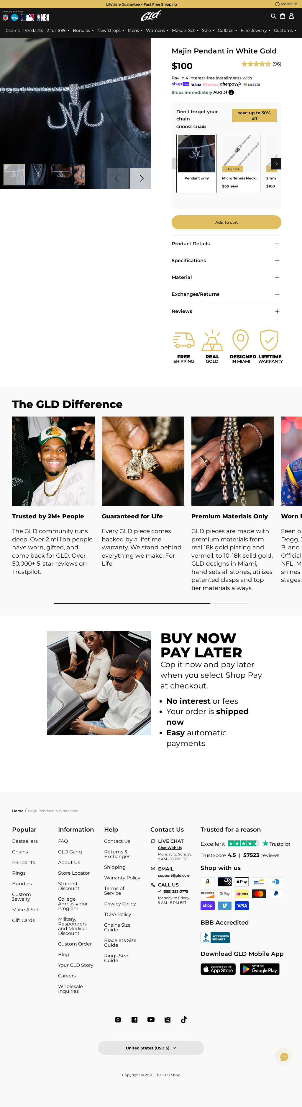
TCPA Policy (117, 914)
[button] (274, 16)
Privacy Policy (120, 904)
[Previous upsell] (176, 163)
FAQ (63, 841)
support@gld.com (174, 875)
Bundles (22, 883)
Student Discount (69, 886)
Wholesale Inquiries (70, 989)
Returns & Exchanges (117, 854)
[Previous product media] (118, 178)
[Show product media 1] (14, 174)
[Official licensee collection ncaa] (14, 17)
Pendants (23, 862)
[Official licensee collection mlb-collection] (27, 17)
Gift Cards (23, 920)
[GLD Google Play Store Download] (260, 969)
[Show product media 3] (61, 174)
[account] (291, 16)
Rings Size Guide (116, 958)
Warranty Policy (122, 878)
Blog (63, 954)
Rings (19, 873)
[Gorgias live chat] (284, 1057)
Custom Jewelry (21, 897)
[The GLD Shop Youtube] (151, 1019)
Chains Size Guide (117, 927)
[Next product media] (140, 178)
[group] (141, 4)
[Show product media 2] (37, 174)
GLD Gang (70, 852)
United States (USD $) (148, 1048)
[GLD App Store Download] (218, 969)
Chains (20, 852)
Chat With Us (170, 848)
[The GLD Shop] (151, 15)
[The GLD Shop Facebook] (134, 1019)
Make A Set (25, 909)
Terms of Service (114, 891)
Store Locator (74, 873)
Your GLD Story (75, 965)
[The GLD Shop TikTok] (184, 1019)
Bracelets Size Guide (120, 943)
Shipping (115, 867)
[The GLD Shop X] (167, 1019)
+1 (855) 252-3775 (173, 891)
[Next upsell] (277, 163)
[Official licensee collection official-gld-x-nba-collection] (43, 17)
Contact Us (289, 4)
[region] (226, 166)
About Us (69, 862)
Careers (67, 976)
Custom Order (75, 944)
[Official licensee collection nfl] (5, 17)
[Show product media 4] (85, 174)
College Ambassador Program (73, 903)
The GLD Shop (167, 1075)
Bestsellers (25, 841)
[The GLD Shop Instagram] (118, 1019)
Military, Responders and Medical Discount (72, 926)
